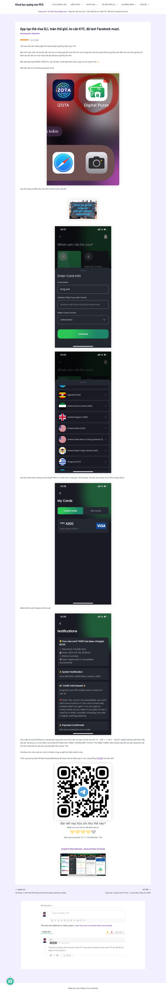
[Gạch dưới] (58, 920)
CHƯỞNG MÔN (127, 4)
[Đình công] (61, 920)
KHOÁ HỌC (91, 4)
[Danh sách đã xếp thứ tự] (65, 920)
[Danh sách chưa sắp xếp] (68, 920)
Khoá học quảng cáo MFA (29, 4)
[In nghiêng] (55, 920)
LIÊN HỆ (143, 4)
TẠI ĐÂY (99, 758)
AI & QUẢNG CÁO (59, 4)
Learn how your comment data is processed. (93, 925)
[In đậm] (52, 920)
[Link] (77, 920)
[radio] (72, 832)
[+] (83, 920)
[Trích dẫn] (71, 920)
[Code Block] (74, 920)
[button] (81, 4)
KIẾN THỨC (75, 4)
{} (80, 920)
